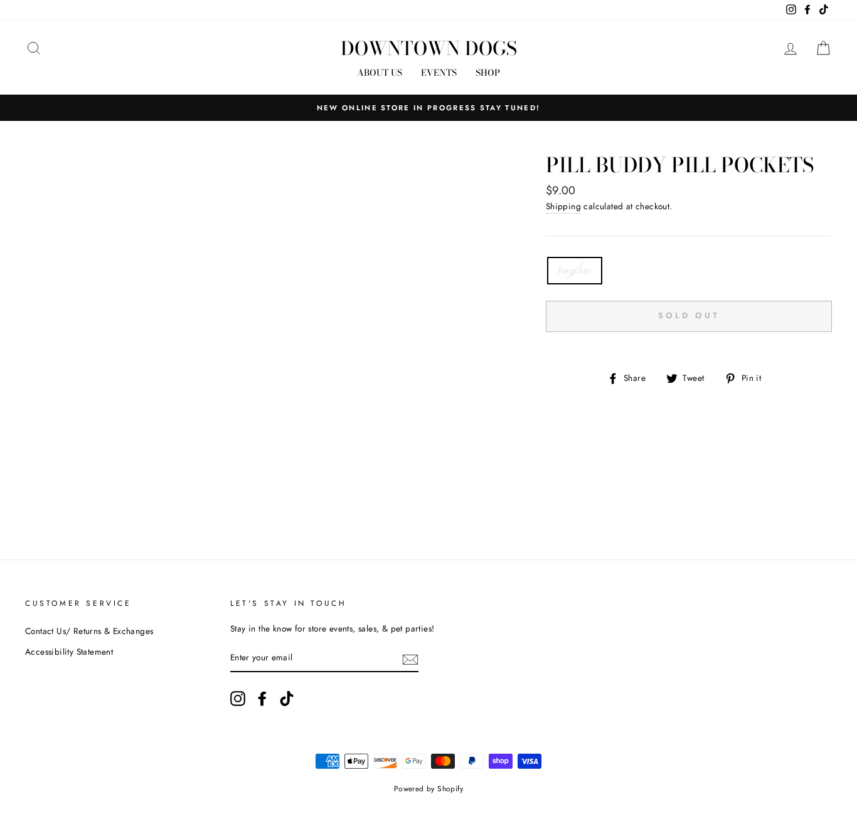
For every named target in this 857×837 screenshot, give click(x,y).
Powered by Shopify (428, 788)
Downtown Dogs (429, 48)
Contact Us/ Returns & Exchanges (89, 631)
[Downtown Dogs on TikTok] (286, 698)
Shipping (563, 206)
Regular (575, 270)
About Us (379, 73)
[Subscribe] (410, 658)
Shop (488, 73)
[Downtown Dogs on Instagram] (237, 698)
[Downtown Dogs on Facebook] (262, 698)
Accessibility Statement (69, 651)
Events (439, 73)
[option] (428, 108)
